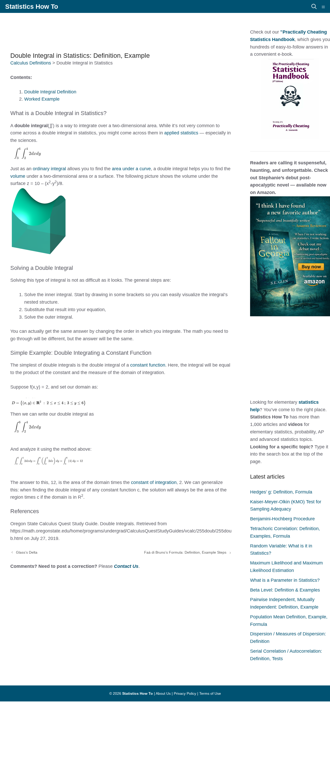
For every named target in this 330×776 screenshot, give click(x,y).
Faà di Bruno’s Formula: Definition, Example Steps (185, 552)
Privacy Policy (185, 693)
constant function (147, 365)
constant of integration (154, 482)
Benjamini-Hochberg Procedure (282, 518)
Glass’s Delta (26, 552)
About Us (163, 693)
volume (18, 176)
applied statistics (181, 132)
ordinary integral (49, 168)
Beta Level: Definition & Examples (285, 590)
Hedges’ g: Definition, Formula (281, 492)
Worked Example (42, 99)
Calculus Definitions (30, 63)
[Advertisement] (129, 29)
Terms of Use (210, 693)
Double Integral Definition (50, 91)
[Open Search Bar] (314, 6)
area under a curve (131, 168)
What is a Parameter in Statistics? (285, 580)
